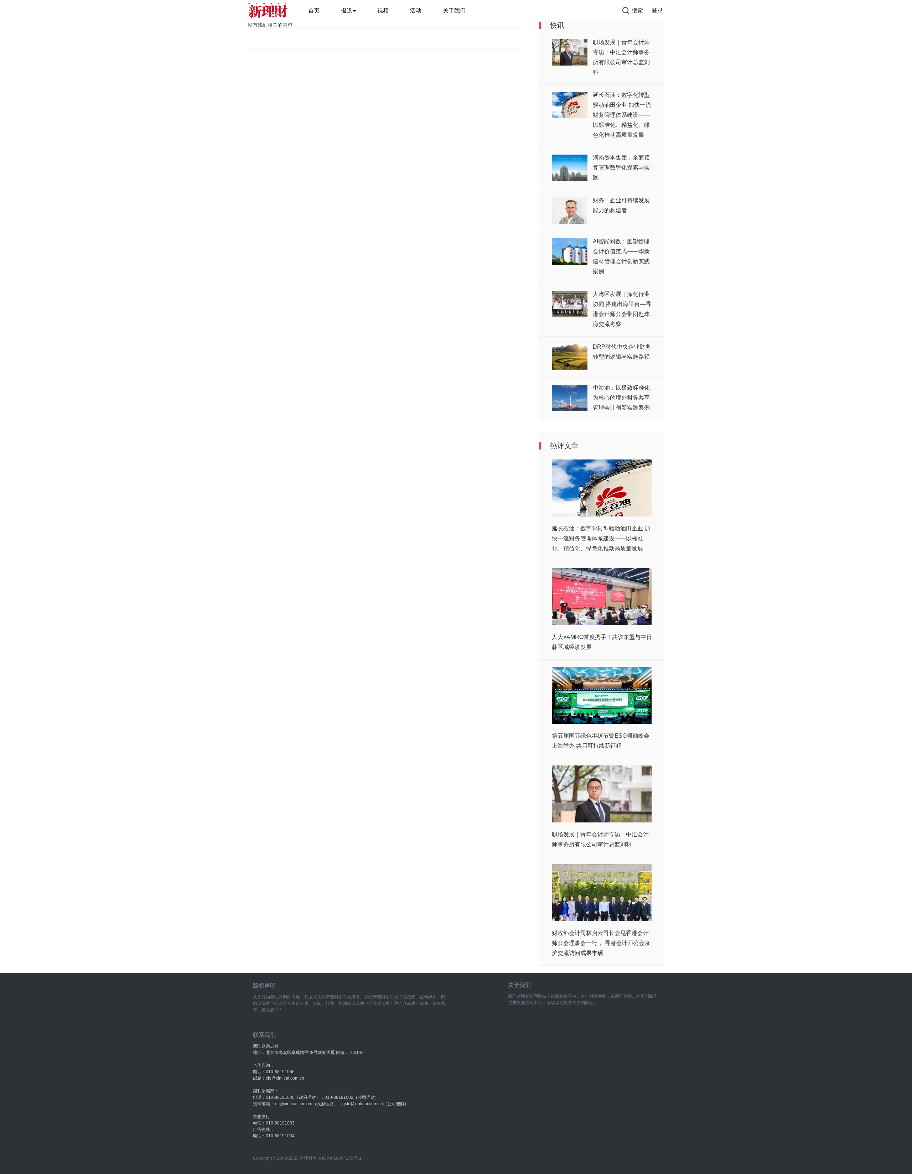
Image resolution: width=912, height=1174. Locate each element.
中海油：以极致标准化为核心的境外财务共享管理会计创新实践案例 (621, 398)
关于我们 (454, 10)
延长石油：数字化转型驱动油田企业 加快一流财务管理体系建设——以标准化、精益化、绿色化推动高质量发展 (622, 115)
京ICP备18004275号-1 (340, 1158)
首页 (314, 10)
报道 (346, 10)
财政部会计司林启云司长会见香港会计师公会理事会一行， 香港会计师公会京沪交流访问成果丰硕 (601, 943)
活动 (415, 10)
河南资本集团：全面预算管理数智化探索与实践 (621, 168)
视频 (383, 10)
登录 (657, 10)
